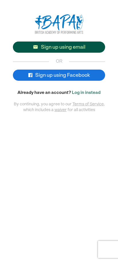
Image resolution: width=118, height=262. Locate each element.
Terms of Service (88, 104)
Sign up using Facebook (62, 75)
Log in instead (86, 92)
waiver (60, 109)
